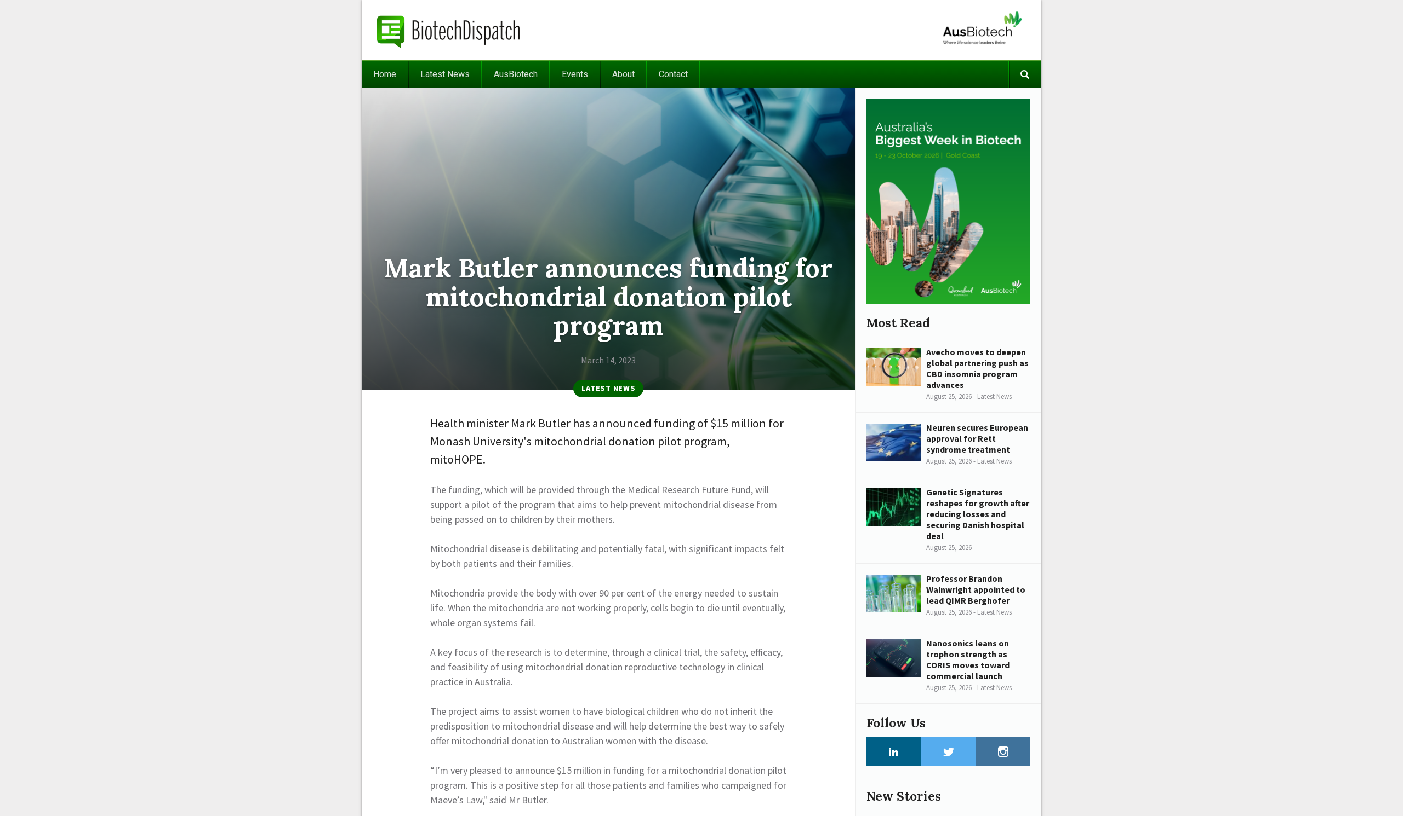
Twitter (948, 751)
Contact (673, 74)
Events (575, 74)
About (623, 74)
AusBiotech (516, 74)
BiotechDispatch (449, 30)
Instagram (1003, 751)
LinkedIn (893, 751)
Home (384, 74)
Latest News (445, 74)
